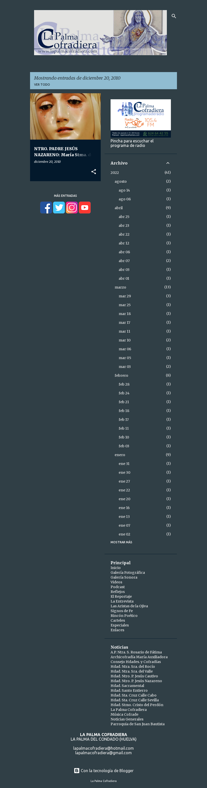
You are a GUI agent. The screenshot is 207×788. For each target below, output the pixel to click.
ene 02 (124, 534)
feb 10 (124, 437)
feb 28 (124, 384)
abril (119, 208)
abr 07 (124, 261)
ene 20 (124, 499)
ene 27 (124, 481)
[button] (94, 172)
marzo (120, 287)
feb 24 (124, 393)
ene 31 (124, 463)
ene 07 (124, 525)
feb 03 (124, 446)
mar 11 (124, 331)
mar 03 (125, 366)
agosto (121, 181)
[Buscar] (174, 16)
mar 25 (125, 305)
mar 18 (125, 313)
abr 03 (124, 269)
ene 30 (124, 472)
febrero (121, 375)
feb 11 (124, 428)
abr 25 (124, 216)
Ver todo (42, 84)
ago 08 (125, 199)
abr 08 (124, 252)
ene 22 (124, 490)
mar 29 (125, 296)
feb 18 (124, 410)
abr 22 (124, 234)
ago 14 (124, 190)
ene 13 (124, 516)
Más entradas (65, 195)
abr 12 (124, 243)
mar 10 (125, 340)
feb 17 (124, 419)
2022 (115, 172)
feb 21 (124, 402)
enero (120, 455)
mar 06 (125, 349)
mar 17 (124, 322)
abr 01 (124, 278)
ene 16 (124, 508)
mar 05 (125, 358)
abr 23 (124, 225)
